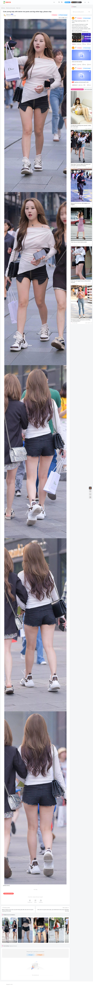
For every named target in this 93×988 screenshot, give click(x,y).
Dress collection (75, 337)
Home (3, 8)
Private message (63, 15)
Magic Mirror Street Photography (78, 347)
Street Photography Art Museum (78, 354)
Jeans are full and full (77, 61)
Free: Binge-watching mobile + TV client (80, 21)
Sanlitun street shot (86, 352)
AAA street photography (77, 348)
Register (40, 954)
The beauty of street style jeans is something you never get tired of (80, 320)
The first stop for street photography (79, 350)
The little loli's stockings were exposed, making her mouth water (81, 126)
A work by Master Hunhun (85, 337)
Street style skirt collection (77, 329)
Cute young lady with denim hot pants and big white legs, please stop (27, 11)
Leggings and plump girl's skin (80, 82)
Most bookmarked (88, 89)
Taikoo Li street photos (76, 352)
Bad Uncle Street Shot (76, 356)
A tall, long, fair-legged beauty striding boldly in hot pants (81, 281)
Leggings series (85, 345)
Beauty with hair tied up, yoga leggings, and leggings (80, 203)
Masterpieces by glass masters (78, 339)
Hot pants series (75, 341)
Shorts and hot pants (10, 8)
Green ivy (8, 14)
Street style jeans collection (77, 343)
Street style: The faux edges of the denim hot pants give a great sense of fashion (80, 165)
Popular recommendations (77, 89)
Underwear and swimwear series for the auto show (81, 335)
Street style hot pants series (78, 331)
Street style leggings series (77, 333)
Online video (75, 44)
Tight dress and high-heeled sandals (79, 242)
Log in (31, 954)
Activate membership (77, 2)
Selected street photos (76, 345)
